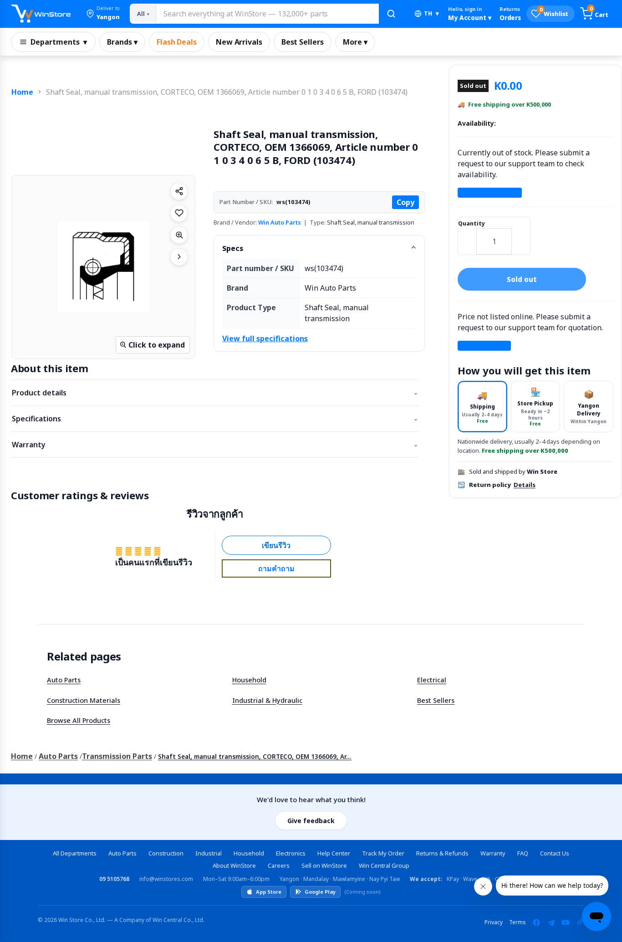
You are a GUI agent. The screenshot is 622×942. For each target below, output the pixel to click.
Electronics (291, 853)
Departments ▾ (59, 42)
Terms (517, 922)
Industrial (208, 853)
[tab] (482, 406)
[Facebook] (536, 922)
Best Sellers (302, 42)
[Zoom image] (179, 235)
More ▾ (355, 42)
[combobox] (267, 14)
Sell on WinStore (324, 865)
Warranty (215, 445)
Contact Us (554, 853)
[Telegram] (551, 922)
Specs (232, 248)
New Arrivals (239, 42)
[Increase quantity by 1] (521, 235)
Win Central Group (384, 865)
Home (22, 92)
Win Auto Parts (279, 222)
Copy (405, 202)
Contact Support (490, 193)
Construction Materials (83, 700)
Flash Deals (177, 42)
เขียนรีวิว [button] (276, 545)
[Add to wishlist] (179, 213)
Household (249, 679)
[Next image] (179, 257)
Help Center (333, 853)
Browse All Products (78, 720)
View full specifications (265, 338)
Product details (215, 393)
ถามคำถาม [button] (276, 568)
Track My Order (383, 853)
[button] (102, 13)
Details (524, 485)
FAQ (522, 853)
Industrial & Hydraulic (267, 700)
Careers (279, 865)
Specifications (215, 419)
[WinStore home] (41, 14)
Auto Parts (64, 679)
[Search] (391, 14)
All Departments (75, 853)
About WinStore (234, 865)
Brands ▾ (122, 42)
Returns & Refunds (442, 853)
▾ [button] (431, 13)
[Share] (179, 191)
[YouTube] (565, 922)
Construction (166, 853)
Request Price (484, 346)
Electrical (431, 679)
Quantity (471, 223)
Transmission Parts (117, 756)
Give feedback (311, 820)
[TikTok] (580, 922)
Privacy (493, 922)
